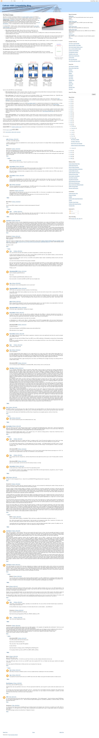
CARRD (70, 197)
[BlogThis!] (14, 129)
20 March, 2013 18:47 (19, 610)
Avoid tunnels (71, 57)
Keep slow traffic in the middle (75, 45)
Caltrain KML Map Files (73, 165)
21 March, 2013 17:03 (16, 675)
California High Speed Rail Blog (75, 204)
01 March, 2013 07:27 (18, 211)
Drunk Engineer (9, 683)
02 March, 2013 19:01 (19, 166)
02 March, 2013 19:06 (19, 175)
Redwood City (71, 80)
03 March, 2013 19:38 (19, 190)
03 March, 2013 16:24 (18, 438)
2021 (71, 109)
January (73, 148)
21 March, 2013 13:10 (16, 670)
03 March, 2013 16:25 (18, 344)
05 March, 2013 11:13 (19, 368)
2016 (71, 118)
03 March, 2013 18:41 (22, 449)
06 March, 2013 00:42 (16, 483)
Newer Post (5, 732)
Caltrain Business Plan (73, 193)
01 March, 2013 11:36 (16, 236)
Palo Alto (70, 85)
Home (33, 732)
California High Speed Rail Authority (76, 198)
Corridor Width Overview (73, 170)
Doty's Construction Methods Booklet (76, 184)
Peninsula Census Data (73, 174)
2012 (71, 150)
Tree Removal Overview (73, 179)
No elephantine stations (73, 52)
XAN (7, 477)
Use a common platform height (75, 48)
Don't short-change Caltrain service (75, 47)
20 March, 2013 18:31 (18, 602)
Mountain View (72, 87)
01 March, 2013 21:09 (22, 288)
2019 (71, 113)
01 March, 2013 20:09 (16, 283)
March (72, 136)
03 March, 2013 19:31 (18, 455)
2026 (71, 99)
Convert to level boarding (74, 50)
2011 (71, 152)
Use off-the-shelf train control (74, 61)
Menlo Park (71, 83)
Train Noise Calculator (73, 177)
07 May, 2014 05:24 (15, 705)
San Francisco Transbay (73, 66)
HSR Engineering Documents (74, 181)
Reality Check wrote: (73, 21)
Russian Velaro (56, 104)
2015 (71, 120)
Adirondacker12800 (13, 271)
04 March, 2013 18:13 (22, 363)
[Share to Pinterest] (17, 129)
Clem (10, 211)
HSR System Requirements (74, 183)
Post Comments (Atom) (13, 734)
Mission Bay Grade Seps (74, 68)
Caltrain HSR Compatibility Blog (17, 6)
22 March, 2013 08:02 (17, 683)
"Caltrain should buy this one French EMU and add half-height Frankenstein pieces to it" (33, 241)
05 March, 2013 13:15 (12, 477)
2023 (71, 105)
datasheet (12, 20)
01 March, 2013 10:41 (16, 220)
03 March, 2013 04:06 (16, 184)
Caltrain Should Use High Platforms (78, 145)
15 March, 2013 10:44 (16, 625)
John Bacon (8, 220)
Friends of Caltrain (72, 195)
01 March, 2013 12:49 (17, 160)
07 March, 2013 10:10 (16, 564)
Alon (10, 184)
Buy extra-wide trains (73, 59)
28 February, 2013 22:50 (13, 139)
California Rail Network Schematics (76, 169)
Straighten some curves (73, 54)
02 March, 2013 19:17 (19, 312)
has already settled (31, 103)
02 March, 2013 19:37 (22, 324)
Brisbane (70, 69)
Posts (71, 211)
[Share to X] (15, 129)
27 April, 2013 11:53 (12, 696)
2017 (71, 116)
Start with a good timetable (74, 43)
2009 (71, 156)
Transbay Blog (71, 205)
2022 (71, 107)
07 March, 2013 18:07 (17, 516)
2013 (71, 124)
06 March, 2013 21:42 (19, 466)
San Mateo (71, 76)
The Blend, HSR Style (75, 141)
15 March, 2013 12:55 (22, 638)
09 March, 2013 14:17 (13, 586)
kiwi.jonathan (12, 166)
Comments (72, 213)
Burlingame (71, 75)
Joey (10, 675)
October (73, 126)
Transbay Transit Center (73, 202)
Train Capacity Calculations (74, 176)
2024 (71, 103)
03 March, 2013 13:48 (19, 333)
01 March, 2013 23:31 (16, 301)
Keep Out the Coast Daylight (76, 143)
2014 (71, 122)
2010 (71, 154)
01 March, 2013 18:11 (18, 251)
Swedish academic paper (16, 126)
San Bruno (71, 71)
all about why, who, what (76, 218)
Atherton (70, 82)
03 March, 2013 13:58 (16, 426)
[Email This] (12, 129)
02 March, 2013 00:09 (22, 307)
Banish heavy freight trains (74, 55)
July (72, 130)
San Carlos (71, 78)
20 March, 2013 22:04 (18, 617)
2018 (71, 114)
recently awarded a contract (27, 16)
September (73, 128)
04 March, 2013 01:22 (16, 349)
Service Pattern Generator (74, 167)
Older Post (62, 732)
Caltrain (70, 200)
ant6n (7, 139)
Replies (9, 158)
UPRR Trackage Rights (73, 186)
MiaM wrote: (71, 16)
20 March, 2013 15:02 (13, 656)
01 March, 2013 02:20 (16, 148)
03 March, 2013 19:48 (22, 461)
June (72, 132)
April (72, 134)
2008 (71, 158)
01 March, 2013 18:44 (22, 271)
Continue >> (71, 19)
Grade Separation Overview (74, 172)
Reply (7, 145)
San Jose (71, 89)
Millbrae (70, 73)
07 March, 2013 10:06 (16, 530)
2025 (71, 101)
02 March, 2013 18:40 (13, 407)
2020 (71, 111)
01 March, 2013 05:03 (16, 201)
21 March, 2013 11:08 (17, 576)
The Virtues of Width (75, 139)
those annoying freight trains (48, 111)
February (73, 138)
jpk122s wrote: (71, 34)
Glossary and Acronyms (73, 188)
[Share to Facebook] (16, 129)
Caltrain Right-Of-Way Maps (74, 163)
